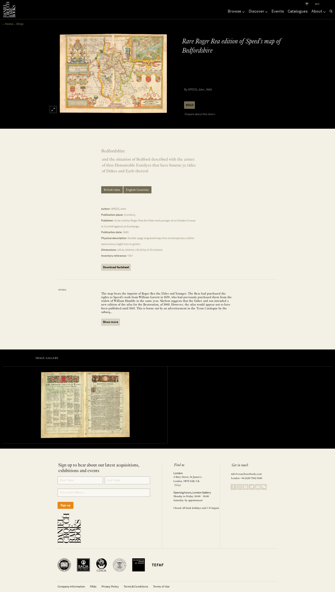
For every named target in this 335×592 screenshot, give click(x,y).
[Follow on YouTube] (258, 487)
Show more (110, 322)
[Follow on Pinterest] (245, 487)
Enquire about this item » (200, 114)
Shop (19, 24)
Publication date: (111, 232)
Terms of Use (161, 586)
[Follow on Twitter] (252, 487)
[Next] (161, 74)
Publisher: (107, 220)
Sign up (65, 505)
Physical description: (114, 238)
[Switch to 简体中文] (324, 4)
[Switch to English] (316, 4)
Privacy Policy (110, 586)
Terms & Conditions (136, 586)
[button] (306, 3)
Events (277, 11)
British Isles (112, 189)
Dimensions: (109, 249)
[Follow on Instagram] (239, 487)
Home (9, 24)
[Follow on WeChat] (264, 487)
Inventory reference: (114, 255)
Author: (105, 208)
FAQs (93, 586)
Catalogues (298, 11)
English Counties (137, 189)
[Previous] (64, 74)
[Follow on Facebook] (233, 487)
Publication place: (112, 214)
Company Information (71, 586)
